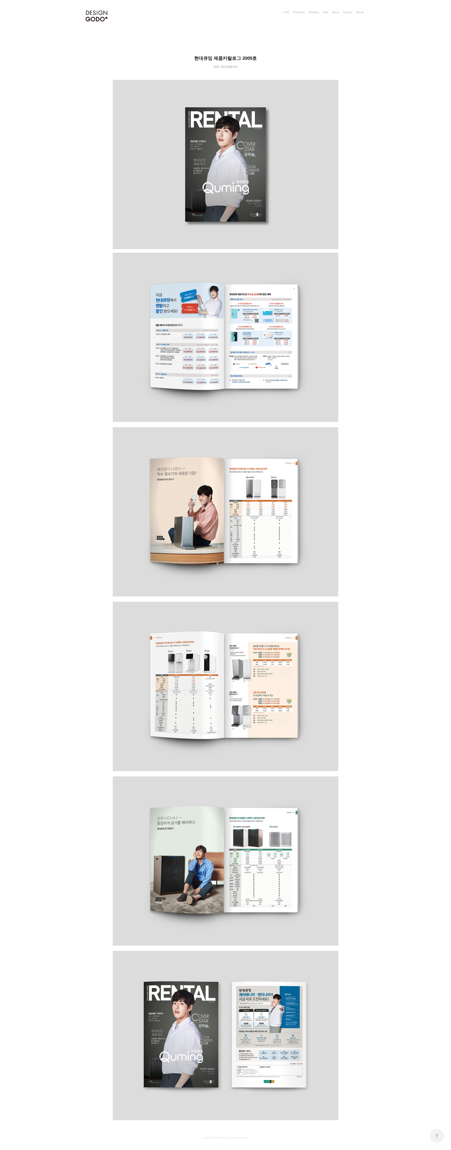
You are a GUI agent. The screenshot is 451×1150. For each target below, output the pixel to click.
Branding (314, 12)
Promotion (299, 12)
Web (325, 12)
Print (286, 12)
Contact (347, 12)
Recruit (360, 12)
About (335, 12)
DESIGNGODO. (219, 1137)
